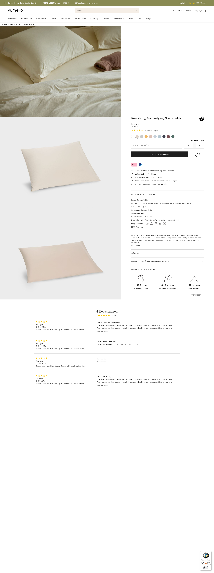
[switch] (205, 567)
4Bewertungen (151, 130)
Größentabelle (197, 140)
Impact (189, 10)
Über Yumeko (178, 10)
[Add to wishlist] (197, 154)
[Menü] (210, 552)
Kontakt (182, 3)
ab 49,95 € (157, 177)
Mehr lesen (135, 245)
